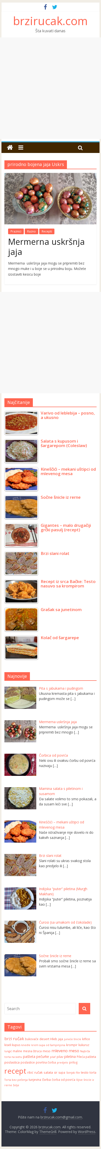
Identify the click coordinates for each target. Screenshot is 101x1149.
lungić (8, 1051)
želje (16, 1085)
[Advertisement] (50, 88)
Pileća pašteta (86, 1057)
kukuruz (83, 1045)
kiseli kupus (12, 1045)
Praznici (16, 231)
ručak (38, 1072)
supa (61, 1072)
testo (84, 1072)
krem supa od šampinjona (48, 1045)
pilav (60, 1057)
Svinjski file (73, 1072)
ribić (30, 1072)
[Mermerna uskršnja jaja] (50, 176)
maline (17, 1051)
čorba (46, 1079)
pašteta (29, 1056)
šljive (79, 1080)
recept (15, 1071)
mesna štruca (32, 1051)
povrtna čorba (46, 1062)
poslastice (28, 1062)
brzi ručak (14, 1038)
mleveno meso (65, 1050)
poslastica (12, 1062)
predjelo (62, 1062)
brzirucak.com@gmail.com (61, 1117)
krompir (71, 1045)
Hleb (53, 1039)
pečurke (42, 1056)
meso (46, 1051)
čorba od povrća (63, 1080)
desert (44, 1039)
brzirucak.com (50, 20)
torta (92, 1072)
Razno (31, 231)
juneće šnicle (72, 1039)
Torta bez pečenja (16, 1080)
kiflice (86, 1039)
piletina (70, 1056)
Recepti (47, 231)
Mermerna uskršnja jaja (46, 246)
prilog (73, 1062)
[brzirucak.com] (9, 147)
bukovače (31, 1039)
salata (48, 1072)
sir (55, 1072)
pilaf (53, 1057)
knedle (25, 1045)
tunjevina (35, 1080)
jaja (60, 1039)
